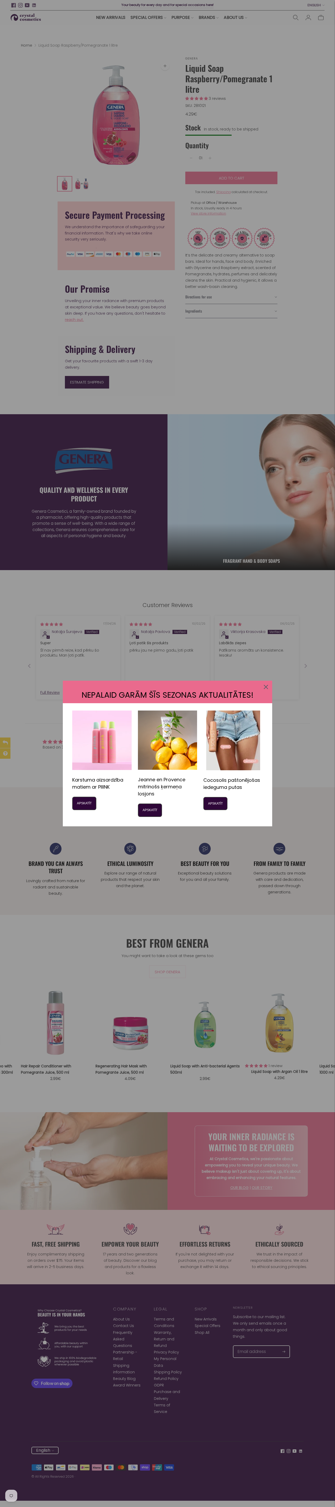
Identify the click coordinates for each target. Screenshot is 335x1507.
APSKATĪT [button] (84, 803)
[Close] (266, 687)
